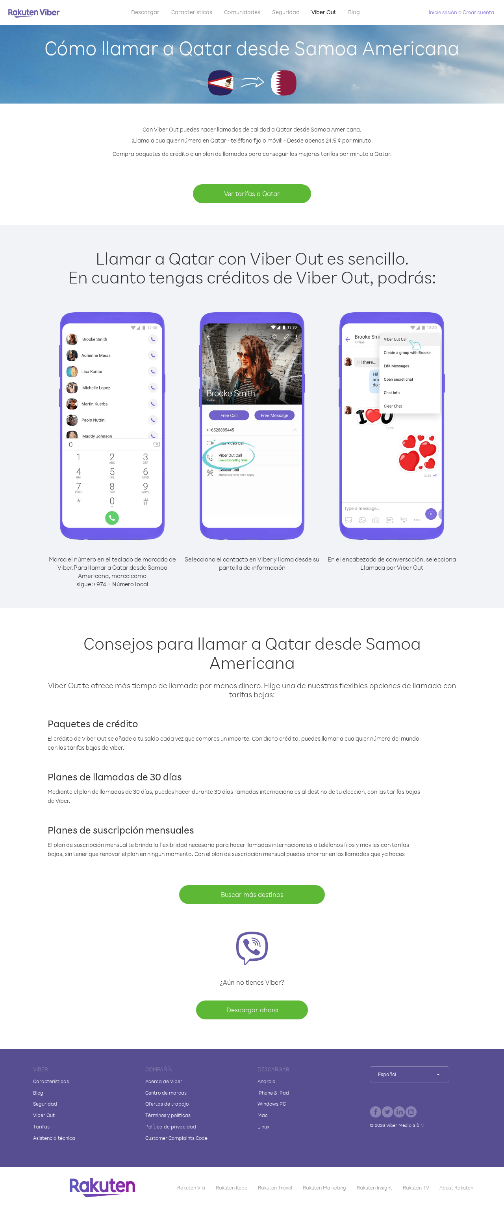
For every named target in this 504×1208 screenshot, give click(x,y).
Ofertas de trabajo (167, 1104)
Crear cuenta (478, 12)
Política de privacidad (170, 1126)
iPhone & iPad (273, 1092)
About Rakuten (456, 1187)
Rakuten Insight (374, 1187)
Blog (354, 12)
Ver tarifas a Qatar (252, 193)
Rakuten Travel (275, 1187)
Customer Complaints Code (176, 1138)
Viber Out (323, 12)
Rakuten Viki (191, 1187)
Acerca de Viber (163, 1081)
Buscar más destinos (252, 894)
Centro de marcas (166, 1092)
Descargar (145, 12)
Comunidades (242, 12)
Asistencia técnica (54, 1138)
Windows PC (272, 1104)
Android (267, 1081)
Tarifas (41, 1126)
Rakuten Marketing (324, 1187)
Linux (263, 1126)
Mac (263, 1115)
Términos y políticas (168, 1115)
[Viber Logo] (34, 13)
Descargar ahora (252, 1010)
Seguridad (286, 12)
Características (191, 12)
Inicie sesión (443, 12)
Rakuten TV (416, 1187)
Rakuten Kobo (231, 1187)
